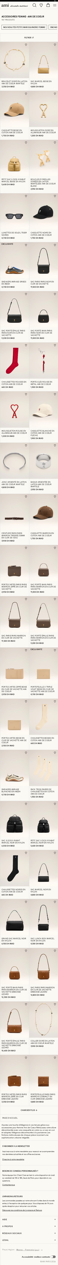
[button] (39, 1257)
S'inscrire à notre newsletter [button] (13, 1159)
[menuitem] (15, 5)
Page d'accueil (9, 1118)
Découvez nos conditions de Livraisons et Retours (22, 1210)
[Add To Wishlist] (26, 45)
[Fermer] (55, 1)
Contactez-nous (8, 1185)
